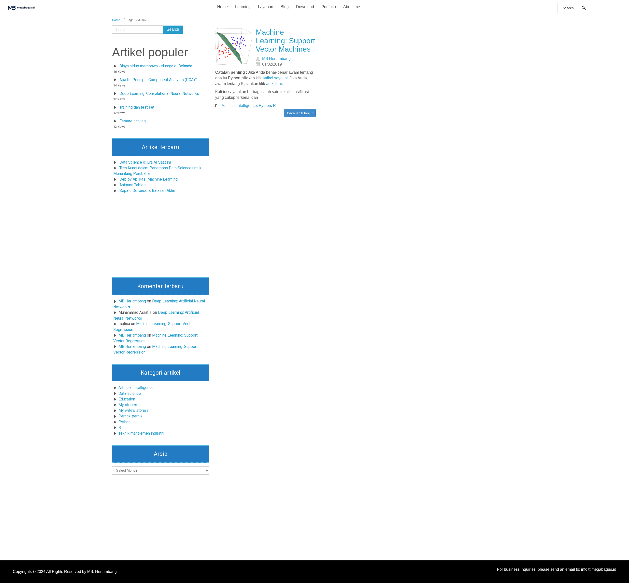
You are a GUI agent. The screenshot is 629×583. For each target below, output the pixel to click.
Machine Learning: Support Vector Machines (285, 40)
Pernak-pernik (130, 416)
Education (126, 399)
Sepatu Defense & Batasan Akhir (147, 190)
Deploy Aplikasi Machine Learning (148, 179)
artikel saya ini (275, 78)
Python (124, 422)
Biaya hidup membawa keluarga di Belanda (155, 66)
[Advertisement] (160, 236)
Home (116, 20)
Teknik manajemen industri (141, 433)
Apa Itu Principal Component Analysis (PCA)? (158, 79)
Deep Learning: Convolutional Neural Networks (159, 93)
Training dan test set (136, 107)
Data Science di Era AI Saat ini (145, 162)
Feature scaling (132, 121)
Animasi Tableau (133, 185)
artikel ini (274, 84)
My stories (127, 404)
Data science (129, 393)
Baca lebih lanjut (300, 113)
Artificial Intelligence (136, 387)
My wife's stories (133, 410)
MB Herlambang (132, 301)
